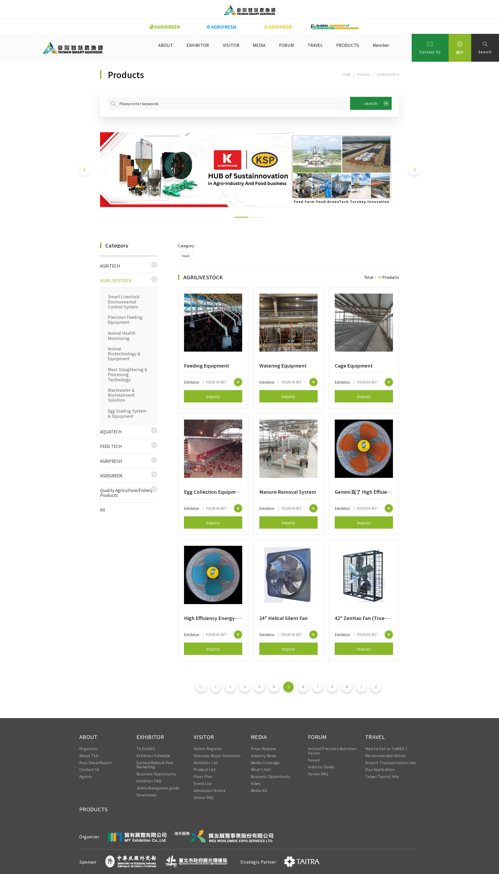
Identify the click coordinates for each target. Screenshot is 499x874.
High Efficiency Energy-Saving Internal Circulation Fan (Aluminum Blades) (213, 618)
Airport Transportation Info (390, 763)
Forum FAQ (318, 774)
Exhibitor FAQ (148, 781)
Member (381, 45)
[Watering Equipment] (288, 323)
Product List (205, 770)
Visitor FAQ (204, 797)
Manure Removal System (287, 491)
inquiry (213, 396)
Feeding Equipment (206, 365)
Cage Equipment (354, 365)
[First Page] (201, 687)
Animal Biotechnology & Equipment (124, 353)
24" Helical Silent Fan (283, 618)
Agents (85, 777)
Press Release (263, 748)
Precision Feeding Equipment (125, 319)
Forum (314, 760)
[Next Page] (361, 687)
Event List (203, 783)
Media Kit (259, 790)
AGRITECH (110, 266)
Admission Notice (210, 790)
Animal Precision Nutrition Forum (332, 750)
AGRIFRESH (111, 461)
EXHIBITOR (198, 45)
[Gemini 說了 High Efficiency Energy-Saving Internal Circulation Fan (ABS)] (364, 449)
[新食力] (278, 27)
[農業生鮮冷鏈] (221, 27)
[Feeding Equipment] (213, 323)
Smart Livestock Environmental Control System (124, 301)
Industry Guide (321, 767)
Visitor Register (208, 748)
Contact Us (430, 51)
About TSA (88, 755)
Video (256, 783)
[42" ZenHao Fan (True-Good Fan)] (364, 575)
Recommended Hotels (385, 755)
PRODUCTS (347, 45)
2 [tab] (257, 217)
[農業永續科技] (164, 27)
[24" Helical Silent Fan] (288, 575)
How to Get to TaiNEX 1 (386, 748)
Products (363, 74)
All (102, 509)
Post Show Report (95, 763)
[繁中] (460, 48)
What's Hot (261, 770)
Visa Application (380, 770)
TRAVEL (315, 45)
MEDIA (259, 45)
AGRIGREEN (111, 475)
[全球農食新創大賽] (334, 27)
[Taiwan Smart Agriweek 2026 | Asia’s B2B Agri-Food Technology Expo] (249, 10)
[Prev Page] (216, 687)
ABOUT (165, 45)
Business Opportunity (156, 774)
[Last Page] (376, 687)
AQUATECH (111, 431)
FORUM (286, 45)
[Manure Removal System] (288, 449)
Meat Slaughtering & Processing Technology (127, 374)
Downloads (146, 795)
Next (366, 26)
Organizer (88, 748)
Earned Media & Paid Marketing (154, 765)
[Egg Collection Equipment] (213, 449)
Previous (132, 26)
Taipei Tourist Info (382, 777)
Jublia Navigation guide (157, 788)
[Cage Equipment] (364, 323)
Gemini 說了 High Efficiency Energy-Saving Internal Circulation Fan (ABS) (364, 491)
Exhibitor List (206, 763)
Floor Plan (203, 777)
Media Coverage (265, 763)
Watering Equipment (283, 365)
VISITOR (231, 45)
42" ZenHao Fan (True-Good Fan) (364, 618)
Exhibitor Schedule (153, 755)
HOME (347, 74)
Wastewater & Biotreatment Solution (121, 395)
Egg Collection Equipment (213, 491)
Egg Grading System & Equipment (127, 413)
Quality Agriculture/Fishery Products (126, 492)
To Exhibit (145, 748)
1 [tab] (241, 217)
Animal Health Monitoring (121, 335)
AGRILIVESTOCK (388, 74)
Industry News (263, 755)
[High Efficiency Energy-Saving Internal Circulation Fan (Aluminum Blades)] (213, 575)
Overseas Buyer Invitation (217, 755)
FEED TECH (111, 446)
